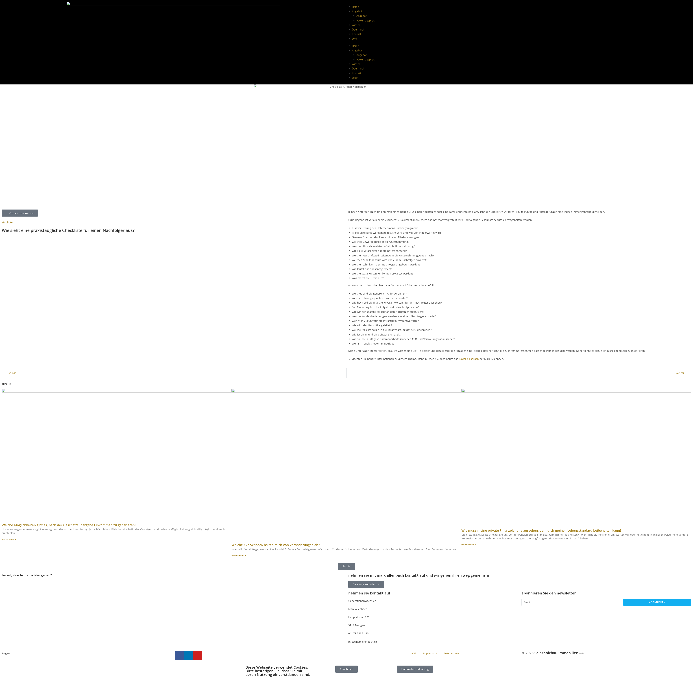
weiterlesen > (9, 539)
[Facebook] (179, 655)
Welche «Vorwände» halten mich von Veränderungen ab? (276, 545)
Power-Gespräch (366, 20)
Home (355, 6)
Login (355, 38)
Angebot (357, 11)
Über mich (358, 29)
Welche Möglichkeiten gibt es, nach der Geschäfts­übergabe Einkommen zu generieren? (69, 525)
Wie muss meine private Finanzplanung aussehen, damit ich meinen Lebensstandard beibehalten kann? (541, 530)
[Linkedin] (188, 655)
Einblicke (7, 222)
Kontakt (356, 34)
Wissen (356, 25)
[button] (346, 566)
